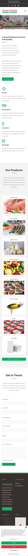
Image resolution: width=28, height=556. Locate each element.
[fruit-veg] (14, 261)
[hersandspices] (14, 281)
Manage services (13, 539)
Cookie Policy (10, 554)
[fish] (14, 220)
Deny (14, 546)
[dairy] (14, 242)
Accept (14, 542)
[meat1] (14, 199)
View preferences (14, 550)
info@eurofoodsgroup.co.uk (14, 2)
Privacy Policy (16, 554)
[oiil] (14, 301)
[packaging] (14, 340)
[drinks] (14, 320)
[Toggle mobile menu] (25, 11)
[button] (26, 527)
